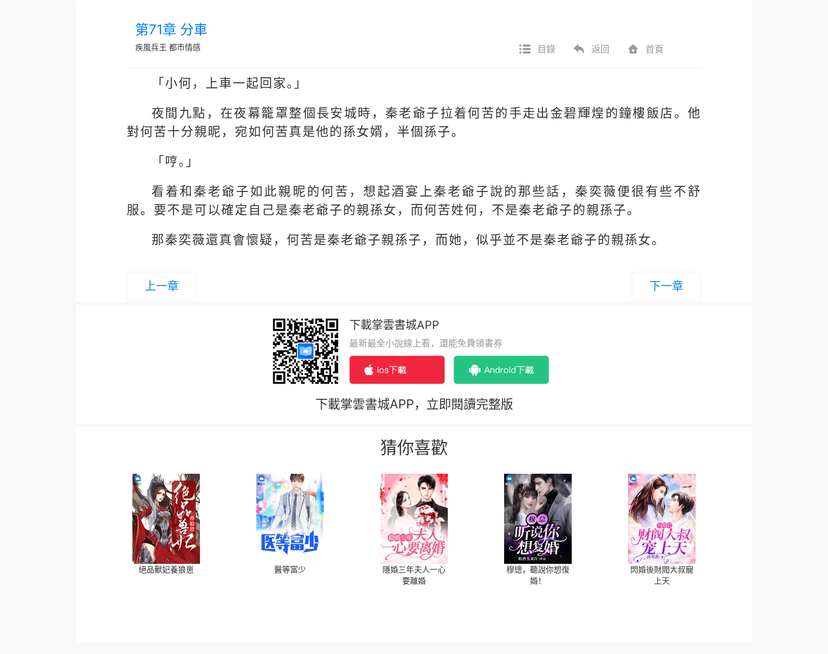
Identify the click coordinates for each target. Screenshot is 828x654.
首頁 (655, 49)
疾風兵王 (151, 47)
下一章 (666, 286)
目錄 (546, 49)
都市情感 (185, 47)
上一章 (162, 286)
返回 (600, 49)
